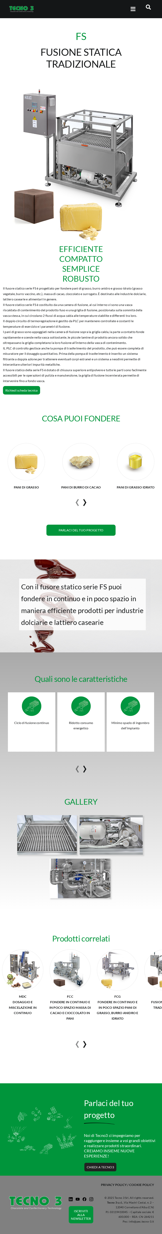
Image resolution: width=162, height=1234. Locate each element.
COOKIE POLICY (141, 1185)
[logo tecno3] (21, 7)
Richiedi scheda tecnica (21, 390)
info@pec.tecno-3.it (141, 1221)
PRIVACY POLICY (114, 1185)
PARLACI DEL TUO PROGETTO (81, 530)
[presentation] (77, 500)
